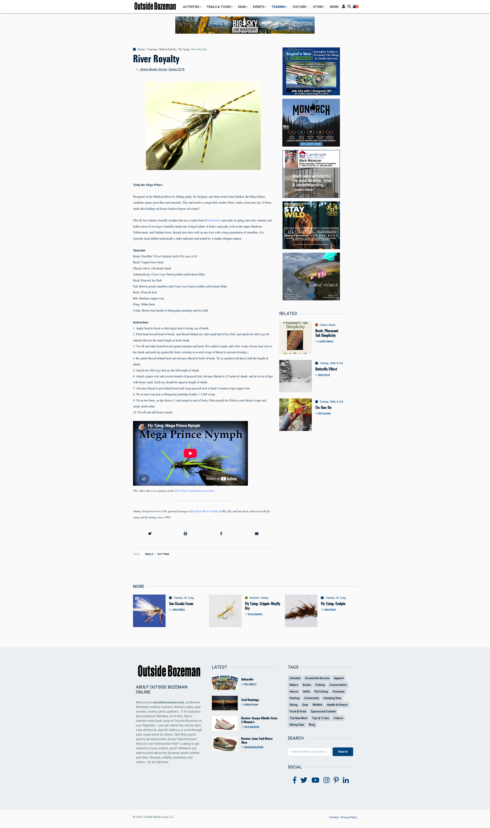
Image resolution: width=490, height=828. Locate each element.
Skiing (294, 704)
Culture (323, 324)
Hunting (295, 698)
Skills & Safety (167, 49)
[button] (150, 533)
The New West (298, 718)
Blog (312, 724)
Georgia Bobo (252, 726)
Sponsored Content (323, 711)
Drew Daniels (255, 614)
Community (311, 698)
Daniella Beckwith (253, 747)
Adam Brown (251, 704)
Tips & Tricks (320, 718)
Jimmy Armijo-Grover (153, 69)
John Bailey (178, 609)
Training (152, 49)
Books (332, 324)
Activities (254, 597)
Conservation (338, 684)
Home (141, 49)
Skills (149, 554)
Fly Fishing (321, 691)
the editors (250, 684)
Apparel (339, 678)
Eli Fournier (324, 413)
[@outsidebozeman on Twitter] (304, 780)
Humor (294, 691)
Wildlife (317, 704)
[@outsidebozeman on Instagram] (326, 780)
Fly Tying (184, 49)
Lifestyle (295, 678)
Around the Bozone (317, 678)
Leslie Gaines (325, 341)
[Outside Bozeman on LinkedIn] (346, 780)
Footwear (339, 691)
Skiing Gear (297, 724)
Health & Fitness (337, 704)
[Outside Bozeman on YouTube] (315, 780)
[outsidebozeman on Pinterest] (336, 780)
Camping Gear (332, 698)
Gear (305, 704)
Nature (294, 684)
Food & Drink (298, 711)
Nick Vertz (324, 375)
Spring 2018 (176, 69)
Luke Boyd (330, 609)
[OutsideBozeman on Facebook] (294, 780)
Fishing (264, 597)
